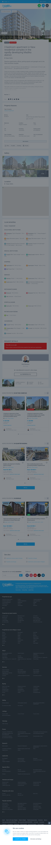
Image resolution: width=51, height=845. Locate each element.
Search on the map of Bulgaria (11, 820)
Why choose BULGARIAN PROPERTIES (25, 822)
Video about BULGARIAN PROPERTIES (9, 822)
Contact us (4, 824)
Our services (41, 822)
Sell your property (23, 824)
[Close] (49, 823)
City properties (10, 824)
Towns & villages (41, 824)
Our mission (36, 822)
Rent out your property (32, 824)
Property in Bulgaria (22, 820)
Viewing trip (40, 820)
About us (45, 820)
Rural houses (16, 824)
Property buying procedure (32, 820)
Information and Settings (35, 839)
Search (3, 820)
